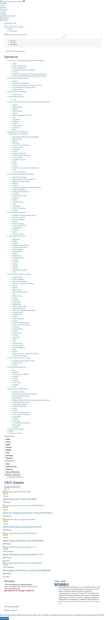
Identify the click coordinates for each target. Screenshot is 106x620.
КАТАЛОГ (3, 8)
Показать (8, 475)
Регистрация (12, 31)
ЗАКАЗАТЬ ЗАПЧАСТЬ (15, 477)
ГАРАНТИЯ (3, 10)
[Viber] (64, 584)
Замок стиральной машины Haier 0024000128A (23, 540)
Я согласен (4, 618)
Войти (10, 29)
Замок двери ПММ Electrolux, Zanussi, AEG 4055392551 (27, 570)
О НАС (2, 6)
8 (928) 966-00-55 (10, 23)
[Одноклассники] (58, 584)
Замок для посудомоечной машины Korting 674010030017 (28, 512)
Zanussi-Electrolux (12, 472)
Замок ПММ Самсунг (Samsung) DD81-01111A (23, 554)
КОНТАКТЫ (4, 20)
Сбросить (16, 475)
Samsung (9, 469)
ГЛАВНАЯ (3, 3)
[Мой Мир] (61, 584)
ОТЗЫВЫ (3, 14)
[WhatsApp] (67, 584)
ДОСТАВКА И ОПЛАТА (7, 16)
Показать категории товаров (15, 51)
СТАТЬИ (3, 12)
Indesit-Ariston (11, 466)
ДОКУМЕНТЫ (4, 18)
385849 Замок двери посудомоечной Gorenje (22, 526)
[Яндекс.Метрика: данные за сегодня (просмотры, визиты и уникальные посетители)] (10, 610)
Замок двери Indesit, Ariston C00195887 (20, 499)
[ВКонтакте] (56, 584)
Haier (8, 464)
